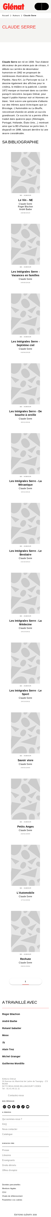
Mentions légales (9, 1188)
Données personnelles (11, 1185)
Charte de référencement (12, 1196)
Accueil (5, 15)
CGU (4, 1192)
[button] (31, 34)
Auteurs (16, 15)
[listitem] (4, 1106)
